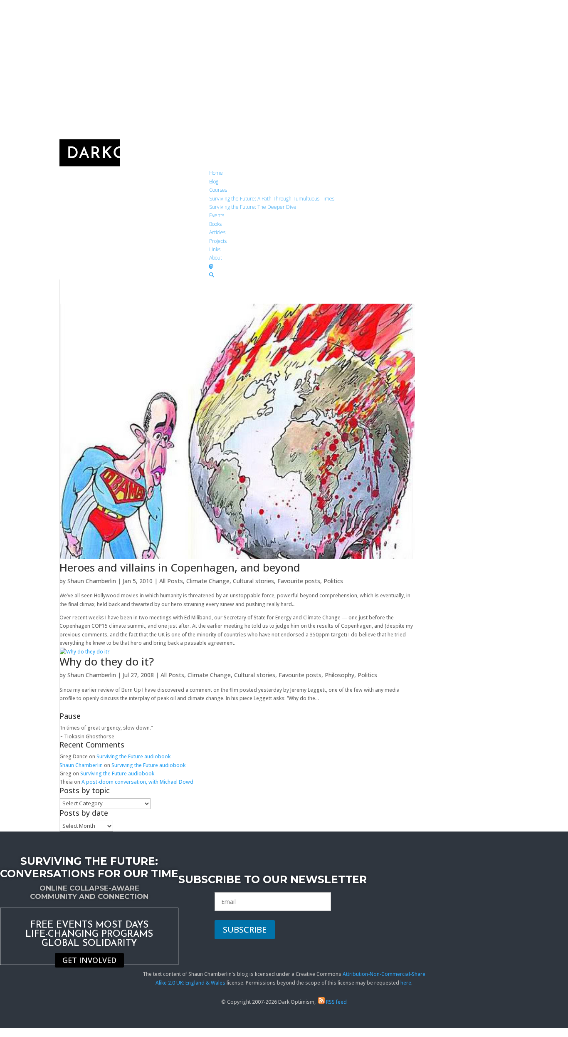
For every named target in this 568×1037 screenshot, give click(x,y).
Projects (218, 241)
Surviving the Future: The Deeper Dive (252, 206)
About (215, 257)
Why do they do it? (106, 661)
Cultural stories (253, 581)
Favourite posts (298, 581)
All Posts (171, 581)
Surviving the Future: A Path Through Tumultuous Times (271, 198)
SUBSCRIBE (245, 929)
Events (216, 215)
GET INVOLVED (89, 960)
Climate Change (208, 581)
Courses (218, 189)
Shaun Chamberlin (91, 581)
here (405, 982)
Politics (333, 581)
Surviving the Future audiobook (133, 756)
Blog (213, 181)
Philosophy (339, 675)
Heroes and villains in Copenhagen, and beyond (179, 567)
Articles (217, 232)
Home (216, 172)
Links (214, 249)
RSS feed (336, 1001)
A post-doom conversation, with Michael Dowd (137, 781)
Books (215, 224)
